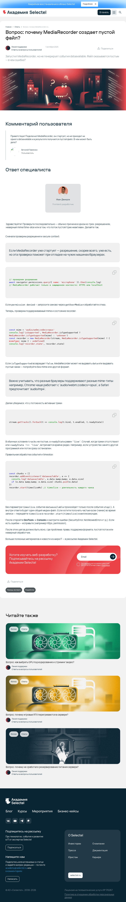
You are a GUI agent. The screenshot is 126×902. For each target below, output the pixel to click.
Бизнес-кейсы (68, 811)
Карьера (97, 857)
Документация (100, 850)
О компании (98, 843)
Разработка (29, 590)
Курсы (22, 811)
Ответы (24, 629)
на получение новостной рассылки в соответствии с (95, 564)
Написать (12, 878)
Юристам (73, 857)
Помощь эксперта (14, 590)
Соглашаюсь (86, 563)
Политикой (106, 565)
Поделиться (107, 48)
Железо (14, 629)
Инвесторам (74, 843)
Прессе (72, 850)
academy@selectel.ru (16, 867)
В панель (104, 12)
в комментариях (14, 871)
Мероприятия (42, 811)
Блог (9, 811)
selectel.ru (75, 875)
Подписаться (14, 847)
